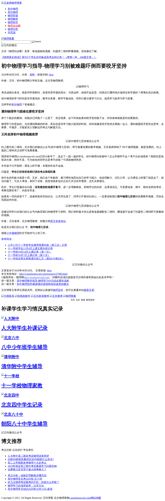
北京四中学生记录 (22, 405)
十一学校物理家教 (22, 385)
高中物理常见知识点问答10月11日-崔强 (30, 489)
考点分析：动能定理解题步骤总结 (27, 475)
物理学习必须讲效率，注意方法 (26, 485)
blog (51, 74)
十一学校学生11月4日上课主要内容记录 (30, 248)
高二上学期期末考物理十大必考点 (27, 462)
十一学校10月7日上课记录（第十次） (29, 255)
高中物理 (13, 12)
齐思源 (11, 32)
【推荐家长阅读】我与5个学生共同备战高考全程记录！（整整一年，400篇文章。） (49, 57)
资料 (32, 74)
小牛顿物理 (12, 233)
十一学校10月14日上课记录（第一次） (30, 251)
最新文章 (89, 290)
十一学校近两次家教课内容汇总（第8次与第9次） (36, 258)
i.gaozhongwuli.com (79, 497)
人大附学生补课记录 (24, 328)
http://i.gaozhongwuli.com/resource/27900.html (43, 274)
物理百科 (58, 290)
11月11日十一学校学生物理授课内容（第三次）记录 (37, 245)
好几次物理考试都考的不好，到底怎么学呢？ (33, 482)
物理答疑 (13, 15)
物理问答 (13, 29)
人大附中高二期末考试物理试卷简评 (28, 456)
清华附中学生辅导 (22, 366)
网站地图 (96, 497)
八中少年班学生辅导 (24, 347)
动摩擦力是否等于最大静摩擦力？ (27, 469)
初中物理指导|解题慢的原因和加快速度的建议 (43, 284)
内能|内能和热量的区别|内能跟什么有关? (31, 459)
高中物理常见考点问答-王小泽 (25, 478)
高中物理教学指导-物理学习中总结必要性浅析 (43, 280)
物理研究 (13, 22)
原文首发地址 (58, 221)
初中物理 (13, 8)
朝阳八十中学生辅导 (24, 424)
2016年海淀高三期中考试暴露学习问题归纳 (32, 466)
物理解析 (13, 19)
